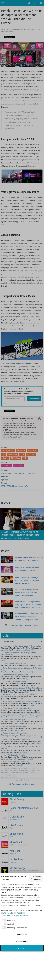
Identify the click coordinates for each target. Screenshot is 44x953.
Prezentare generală (37, 878)
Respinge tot (22, 934)
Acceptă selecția (22, 941)
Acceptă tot (22, 948)
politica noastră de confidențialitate (14, 915)
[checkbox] (8, 920)
